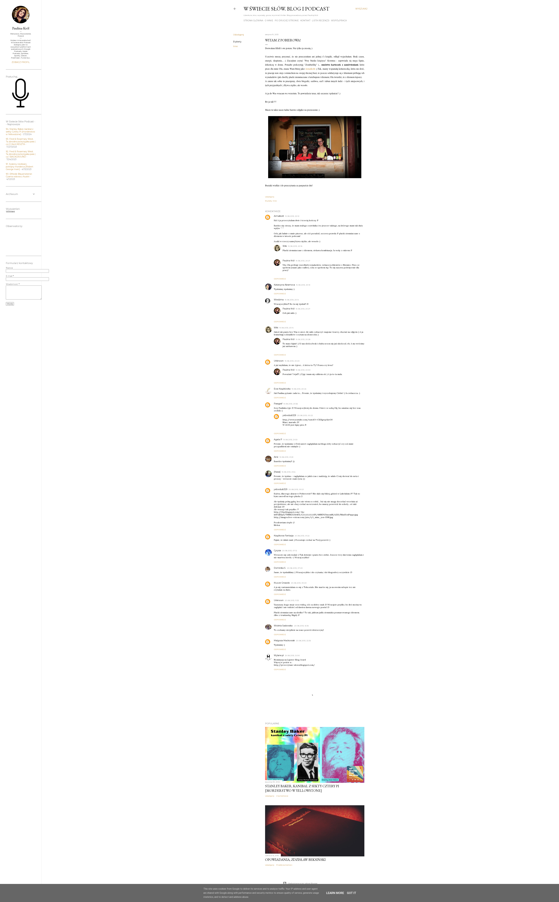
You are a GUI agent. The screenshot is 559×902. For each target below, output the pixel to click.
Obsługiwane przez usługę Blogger (302, 883)
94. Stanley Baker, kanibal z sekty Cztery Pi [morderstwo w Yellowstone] (20, 132)
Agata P (278, 439)
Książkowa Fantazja (283, 535)
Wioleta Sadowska (283, 625)
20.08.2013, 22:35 (303, 640)
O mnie (269, 20)
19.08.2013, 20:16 (295, 246)
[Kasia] (277, 472)
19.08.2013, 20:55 (290, 404)
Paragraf (278, 403)
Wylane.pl (279, 655)
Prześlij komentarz (284, 865)
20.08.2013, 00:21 (296, 489)
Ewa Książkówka (282, 388)
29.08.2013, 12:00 (292, 655)
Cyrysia (277, 550)
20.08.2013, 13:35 (301, 626)
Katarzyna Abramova (284, 284)
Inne (235, 46)
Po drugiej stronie (287, 20)
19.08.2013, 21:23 (286, 457)
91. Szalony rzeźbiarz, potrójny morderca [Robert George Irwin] (19, 167)
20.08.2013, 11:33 (292, 600)
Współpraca (339, 20)
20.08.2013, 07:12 (289, 550)
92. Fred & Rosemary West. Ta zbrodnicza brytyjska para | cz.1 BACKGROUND (21, 154)
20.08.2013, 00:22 (305, 415)
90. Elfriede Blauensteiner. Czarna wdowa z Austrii (19, 175)
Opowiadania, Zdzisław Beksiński (295, 859)
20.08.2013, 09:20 (299, 583)
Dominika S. (280, 568)
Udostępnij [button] (238, 34)
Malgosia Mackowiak (284, 640)
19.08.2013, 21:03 (290, 439)
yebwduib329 (289, 415)
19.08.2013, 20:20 (292, 361)
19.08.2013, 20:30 (303, 370)
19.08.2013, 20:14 (292, 300)
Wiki (285, 246)
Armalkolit (310, 68)
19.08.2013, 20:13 (303, 285)
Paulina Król (288, 260)
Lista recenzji (320, 20)
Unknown (279, 361)
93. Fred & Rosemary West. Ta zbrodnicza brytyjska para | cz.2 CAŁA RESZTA (21, 142)
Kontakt (305, 20)
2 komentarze (282, 796)
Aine (276, 457)
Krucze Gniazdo (282, 583)
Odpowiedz (280, 279)
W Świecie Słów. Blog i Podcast (286, 8)
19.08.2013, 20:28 (303, 339)
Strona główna (253, 20)
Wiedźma (279, 299)
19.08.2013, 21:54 (289, 472)
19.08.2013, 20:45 (299, 389)
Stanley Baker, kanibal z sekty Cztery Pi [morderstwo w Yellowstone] (302, 788)
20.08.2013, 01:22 (302, 536)
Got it (351, 893)
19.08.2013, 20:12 (292, 216)
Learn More (335, 893)
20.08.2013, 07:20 (295, 568)
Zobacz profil (21, 62)
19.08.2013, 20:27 (303, 261)
